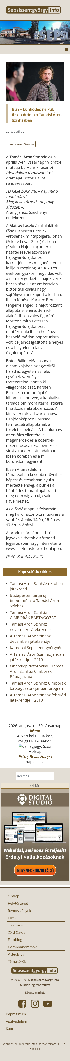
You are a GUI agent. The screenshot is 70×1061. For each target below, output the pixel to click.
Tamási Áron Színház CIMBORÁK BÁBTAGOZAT (33, 615)
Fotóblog (15, 939)
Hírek (12, 917)
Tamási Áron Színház (20, 144)
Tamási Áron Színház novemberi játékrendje (30, 627)
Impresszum (16, 1014)
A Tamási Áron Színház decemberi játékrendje (30, 638)
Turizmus (15, 925)
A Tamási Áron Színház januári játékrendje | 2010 (37, 657)
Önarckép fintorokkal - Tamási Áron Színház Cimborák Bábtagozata (37, 671)
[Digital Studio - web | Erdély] (35, 834)
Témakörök (17, 961)
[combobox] (35, 776)
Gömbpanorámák (22, 947)
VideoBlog (16, 954)
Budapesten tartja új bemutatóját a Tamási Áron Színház (34, 601)
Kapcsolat (14, 1028)
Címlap (13, 896)
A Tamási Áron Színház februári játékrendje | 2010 (38, 697)
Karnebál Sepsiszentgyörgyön (36, 647)
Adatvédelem (16, 1021)
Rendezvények (19, 910)
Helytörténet (18, 903)
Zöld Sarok (16, 932)
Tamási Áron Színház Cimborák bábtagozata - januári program (38, 685)
